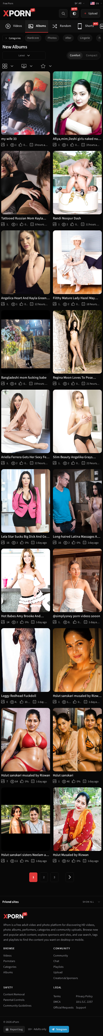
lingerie (85, 38)
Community (60, 956)
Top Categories (8, 66)
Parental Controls (13, 1000)
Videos (7, 956)
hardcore (33, 38)
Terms (57, 996)
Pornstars (9, 961)
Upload (58, 972)
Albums (8, 972)
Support (81, 1008)
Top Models (47, 66)
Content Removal (14, 994)
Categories (15, 38)
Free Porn (8, 3)
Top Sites (28, 66)
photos (52, 38)
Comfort (75, 55)
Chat (56, 961)
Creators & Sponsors (65, 978)
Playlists (58, 967)
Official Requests (63, 1008)
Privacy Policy (84, 996)
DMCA (57, 1002)
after (68, 38)
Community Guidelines (17, 1006)
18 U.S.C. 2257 (84, 1002)
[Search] (63, 13)
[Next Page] (70, 877)
